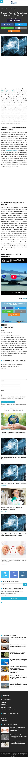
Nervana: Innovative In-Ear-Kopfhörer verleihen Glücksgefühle (11, 508)
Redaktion (3, 702)
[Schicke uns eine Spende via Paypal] (7, 321)
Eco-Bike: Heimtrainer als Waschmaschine (13, 432)
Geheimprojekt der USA (7, 91)
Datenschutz (4, 706)
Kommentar (3, 368)
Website (2, 390)
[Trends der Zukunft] (14, 2)
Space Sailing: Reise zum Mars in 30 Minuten (14, 483)
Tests (2, 717)
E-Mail (2, 385)
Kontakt (3, 701)
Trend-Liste (4, 718)
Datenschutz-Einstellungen (8, 709)
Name (2, 380)
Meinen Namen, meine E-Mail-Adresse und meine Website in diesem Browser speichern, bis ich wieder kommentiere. (13, 397)
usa (5, 324)
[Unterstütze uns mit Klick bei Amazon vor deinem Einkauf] (21, 321)
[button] (7, 24)
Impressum (3, 704)
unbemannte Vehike (11, 150)
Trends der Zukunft (6, 699)
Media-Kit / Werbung (6, 707)
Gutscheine (4, 720)
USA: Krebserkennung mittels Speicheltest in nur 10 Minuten (14, 561)
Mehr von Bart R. (13, 408)
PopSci (24, 298)
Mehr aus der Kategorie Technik (13, 410)
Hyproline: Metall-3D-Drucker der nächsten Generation (13, 458)
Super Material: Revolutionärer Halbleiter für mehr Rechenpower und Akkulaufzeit (13, 534)
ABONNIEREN (14, 598)
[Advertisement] (14, 72)
